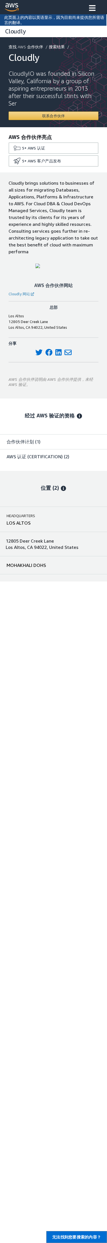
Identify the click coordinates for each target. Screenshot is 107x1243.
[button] (92, 8)
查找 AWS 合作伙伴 (26, 46)
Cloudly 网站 (19, 294)
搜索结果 (57, 46)
